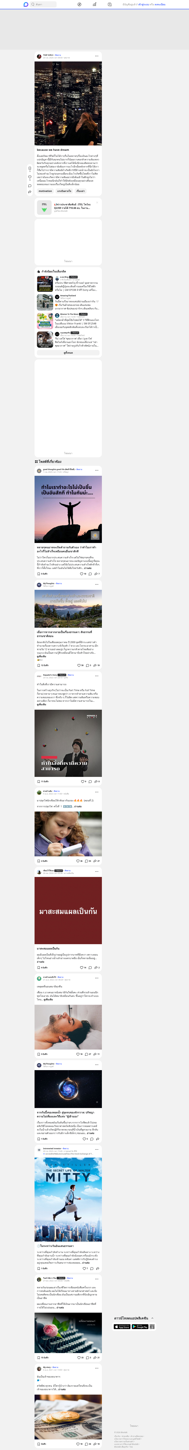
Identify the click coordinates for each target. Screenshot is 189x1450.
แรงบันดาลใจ (64, 191)
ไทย (131, 1447)
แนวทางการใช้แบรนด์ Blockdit (126, 1444)
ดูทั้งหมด (68, 352)
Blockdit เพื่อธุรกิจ (121, 1447)
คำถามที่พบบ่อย (137, 1436)
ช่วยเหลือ (125, 1436)
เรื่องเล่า (80, 191)
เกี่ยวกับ (117, 1436)
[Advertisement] (94, 29)
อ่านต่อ (88, 568)
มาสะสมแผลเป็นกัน (48, 948)
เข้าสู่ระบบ (143, 4)
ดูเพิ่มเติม (41, 656)
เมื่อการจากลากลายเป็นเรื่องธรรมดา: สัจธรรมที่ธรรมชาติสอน (64, 634)
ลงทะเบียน (160, 4)
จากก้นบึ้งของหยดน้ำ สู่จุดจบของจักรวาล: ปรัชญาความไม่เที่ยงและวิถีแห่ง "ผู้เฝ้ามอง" (65, 1114)
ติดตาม (58, 55)
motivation (45, 191)
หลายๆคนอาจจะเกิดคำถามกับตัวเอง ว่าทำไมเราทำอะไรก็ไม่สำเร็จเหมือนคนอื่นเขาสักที (66, 549)
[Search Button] (33, 4)
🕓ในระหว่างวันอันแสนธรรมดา (55, 1246)
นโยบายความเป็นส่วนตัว (123, 1441)
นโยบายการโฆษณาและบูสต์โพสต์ (127, 1439)
